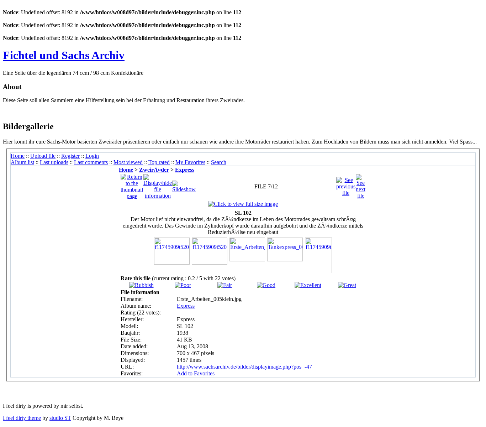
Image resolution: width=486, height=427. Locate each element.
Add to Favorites (196, 373)
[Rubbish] (141, 285)
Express (184, 170)
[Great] (347, 285)
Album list (22, 162)
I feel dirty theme (22, 418)
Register (70, 156)
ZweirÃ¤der (154, 170)
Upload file (43, 156)
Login (92, 156)
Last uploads (54, 162)
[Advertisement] (86, 112)
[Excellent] (308, 285)
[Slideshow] (184, 185)
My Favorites (190, 162)
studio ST (60, 418)
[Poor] (183, 285)
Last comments (91, 162)
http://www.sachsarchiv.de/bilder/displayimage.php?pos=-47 (244, 367)
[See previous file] (345, 185)
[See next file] (360, 185)
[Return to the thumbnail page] (132, 185)
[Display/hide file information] (157, 185)
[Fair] (224, 285)
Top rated (159, 162)
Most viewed (128, 162)
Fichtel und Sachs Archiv (64, 55)
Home (18, 156)
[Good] (266, 285)
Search (218, 162)
